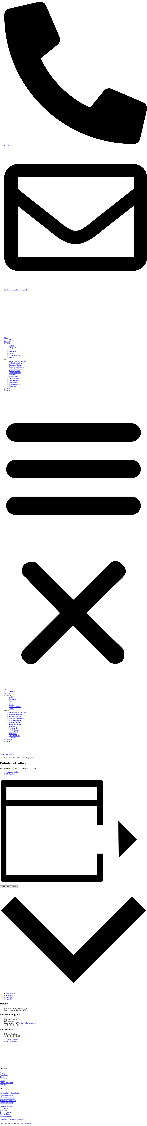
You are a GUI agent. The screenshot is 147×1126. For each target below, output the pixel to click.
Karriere (11, 357)
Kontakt (7, 390)
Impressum (3, 1120)
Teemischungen (14, 378)
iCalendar (7, 995)
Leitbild (11, 346)
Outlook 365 (8, 997)
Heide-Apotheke (10, 774)
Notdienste (8, 388)
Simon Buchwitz (25, 1123)
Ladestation (12, 386)
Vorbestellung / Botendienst (9, 1093)
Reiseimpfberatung (15, 371)
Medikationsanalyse (15, 363)
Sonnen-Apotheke (11, 772)
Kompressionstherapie (16, 367)
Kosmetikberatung (15, 373)
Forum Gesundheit (15, 355)
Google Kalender (10, 993)
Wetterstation (13, 382)
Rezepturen (12, 375)
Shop (6, 338)
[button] (73, 540)
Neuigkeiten (13, 348)
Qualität (11, 353)
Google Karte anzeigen (28, 1023)
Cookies (21, 1120)
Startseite (7, 342)
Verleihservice (13, 376)
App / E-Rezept (9, 340)
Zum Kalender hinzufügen (9, 886)
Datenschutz (13, 1120)
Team (10, 349)
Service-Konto (14, 380)
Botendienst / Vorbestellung (18, 361)
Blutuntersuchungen (15, 365)
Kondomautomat (14, 384)
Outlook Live (8, 999)
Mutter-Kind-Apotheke (16, 369)
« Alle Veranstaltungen (7, 754)
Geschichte (12, 351)
